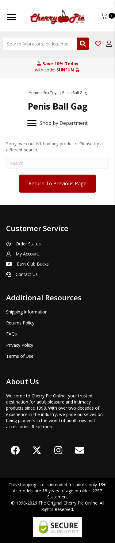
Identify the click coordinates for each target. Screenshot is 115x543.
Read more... (44, 426)
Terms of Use (19, 356)
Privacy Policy (19, 345)
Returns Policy (20, 323)
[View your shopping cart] (105, 15)
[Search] (83, 44)
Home (34, 92)
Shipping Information (27, 312)
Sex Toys (50, 92)
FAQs (11, 334)
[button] (15, 450)
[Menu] (12, 17)
